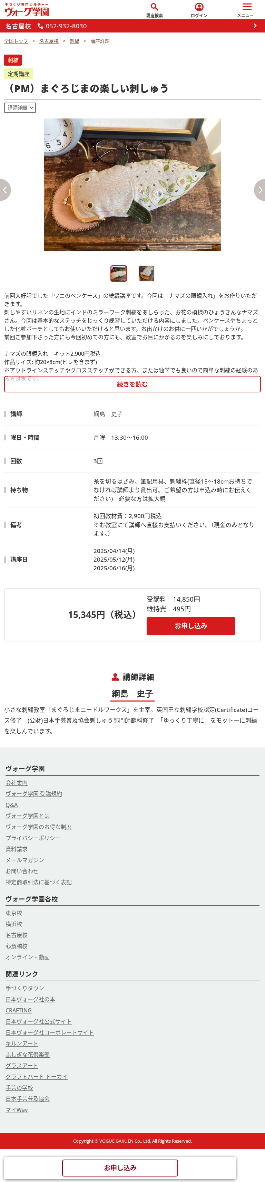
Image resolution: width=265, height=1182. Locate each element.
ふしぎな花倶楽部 (28, 1054)
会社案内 (17, 783)
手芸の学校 (19, 1088)
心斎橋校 (17, 946)
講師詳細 (17, 107)
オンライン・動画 (28, 957)
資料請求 (17, 849)
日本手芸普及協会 (28, 1099)
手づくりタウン (25, 988)
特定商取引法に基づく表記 (39, 882)
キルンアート (22, 1043)
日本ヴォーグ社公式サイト (39, 1021)
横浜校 (14, 924)
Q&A (12, 805)
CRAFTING (19, 1010)
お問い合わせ (22, 871)
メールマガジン (25, 860)
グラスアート (22, 1065)
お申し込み (191, 625)
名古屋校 (17, 935)
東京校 (14, 913)
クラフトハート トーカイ (37, 1076)
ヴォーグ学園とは (28, 816)
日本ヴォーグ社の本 (30, 999)
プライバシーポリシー (33, 838)
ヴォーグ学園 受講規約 (34, 794)
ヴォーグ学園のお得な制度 (39, 827)
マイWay (17, 1110)
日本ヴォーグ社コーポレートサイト (50, 1032)
